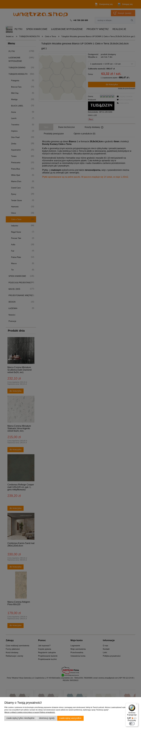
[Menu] (136, 704)
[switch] (132, 723)
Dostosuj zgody (47, 718)
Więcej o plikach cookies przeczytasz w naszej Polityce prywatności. (29, 712)
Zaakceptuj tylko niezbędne (20, 718)
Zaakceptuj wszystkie (70, 718)
